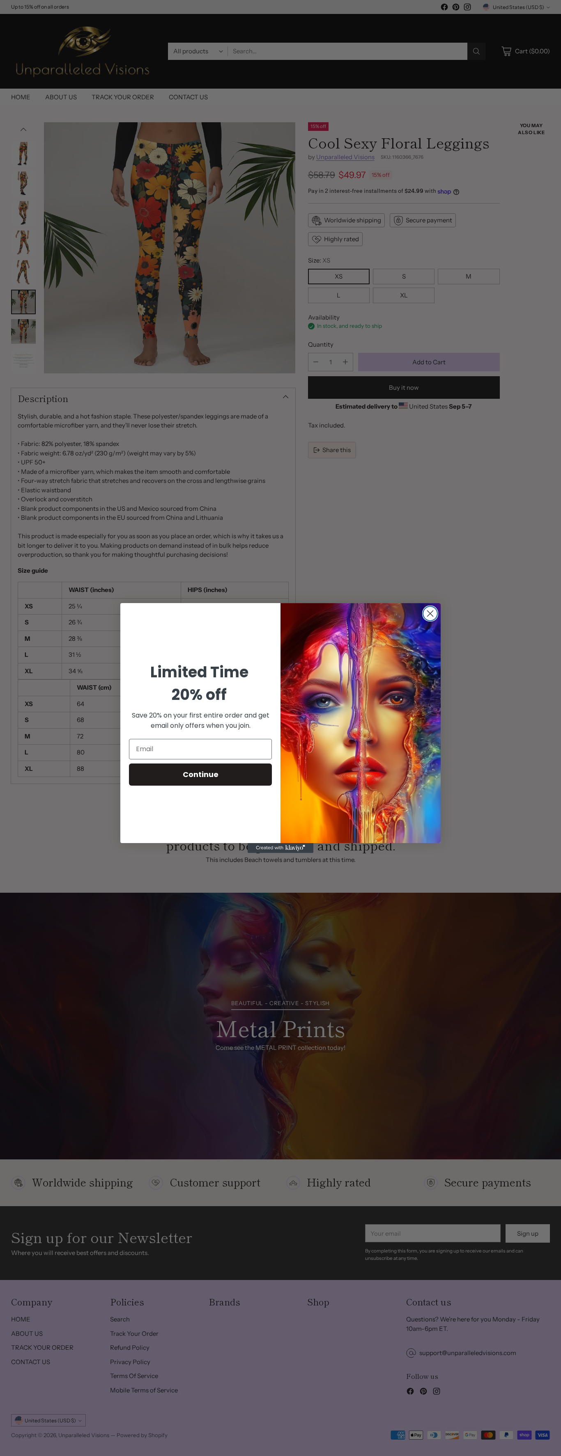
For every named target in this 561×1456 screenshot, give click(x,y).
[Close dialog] (430, 613)
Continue (200, 774)
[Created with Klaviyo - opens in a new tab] (280, 848)
